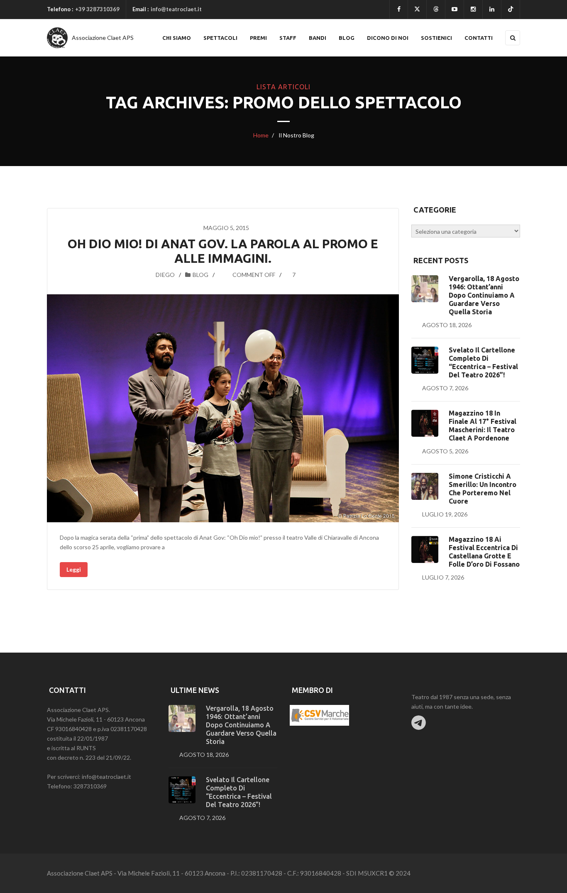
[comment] (223, 274)
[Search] (512, 37)
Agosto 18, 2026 (447, 324)
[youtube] (454, 9)
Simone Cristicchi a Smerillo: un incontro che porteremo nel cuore (482, 488)
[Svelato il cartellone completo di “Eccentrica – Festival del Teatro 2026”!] (424, 360)
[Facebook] (399, 9)
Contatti (478, 38)
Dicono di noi (387, 38)
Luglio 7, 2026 (443, 577)
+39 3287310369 (97, 9)
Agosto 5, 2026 (445, 451)
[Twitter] (417, 9)
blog (200, 274)
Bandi (317, 38)
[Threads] (436, 9)
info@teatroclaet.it (176, 9)
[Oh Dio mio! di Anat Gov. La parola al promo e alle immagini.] (223, 408)
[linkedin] (492, 9)
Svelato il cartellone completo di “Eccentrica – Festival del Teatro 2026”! (483, 362)
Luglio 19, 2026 (444, 514)
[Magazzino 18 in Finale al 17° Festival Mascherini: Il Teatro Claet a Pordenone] (424, 423)
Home (261, 135)
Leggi (73, 569)
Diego (165, 274)
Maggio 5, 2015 (226, 227)
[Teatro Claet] (57, 37)
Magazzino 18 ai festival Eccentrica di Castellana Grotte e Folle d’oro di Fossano (484, 552)
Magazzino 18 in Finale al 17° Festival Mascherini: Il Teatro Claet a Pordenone (482, 425)
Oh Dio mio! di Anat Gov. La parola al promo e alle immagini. (223, 251)
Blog (346, 38)
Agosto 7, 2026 (445, 387)
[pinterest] (473, 9)
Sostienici (436, 38)
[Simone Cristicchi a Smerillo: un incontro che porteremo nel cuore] (424, 486)
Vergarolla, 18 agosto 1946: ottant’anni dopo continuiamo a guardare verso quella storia (484, 295)
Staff (287, 38)
